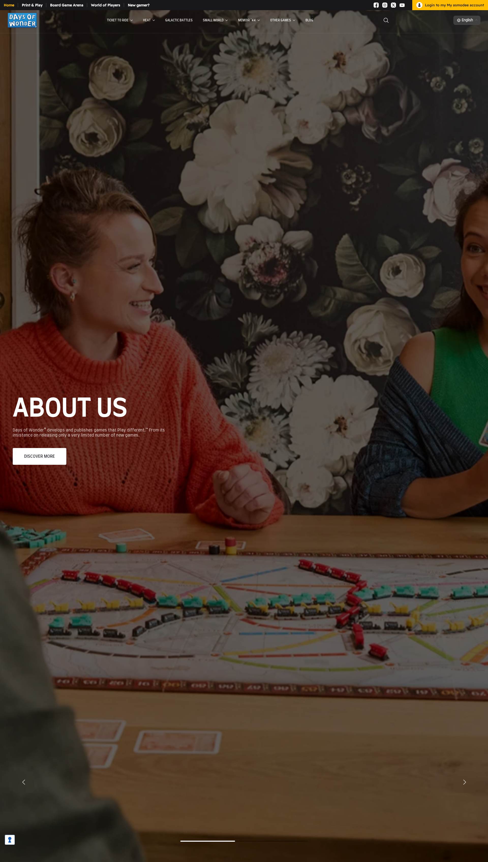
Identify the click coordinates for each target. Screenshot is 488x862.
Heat (147, 20)
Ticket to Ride (118, 20)
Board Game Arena (66, 5)
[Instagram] (384, 5)
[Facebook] (376, 5)
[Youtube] (402, 5)
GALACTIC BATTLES (179, 20)
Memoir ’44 (247, 20)
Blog (309, 20)
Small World (213, 20)
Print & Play (32, 5)
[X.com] (393, 5)
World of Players (105, 5)
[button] (464, 782)
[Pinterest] (408, 5)
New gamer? (138, 5)
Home (9, 5)
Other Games (280, 20)
